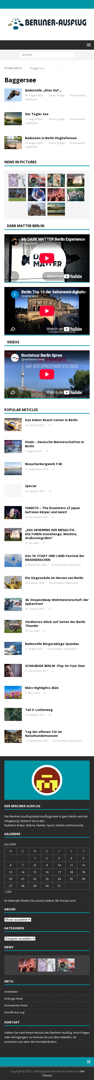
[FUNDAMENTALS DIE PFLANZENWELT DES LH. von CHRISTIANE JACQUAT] (17, 180)
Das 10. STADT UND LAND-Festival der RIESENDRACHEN (54, 558)
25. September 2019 (36, 469)
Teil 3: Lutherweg (39, 710)
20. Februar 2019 (34, 608)
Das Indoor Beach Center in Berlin (51, 420)
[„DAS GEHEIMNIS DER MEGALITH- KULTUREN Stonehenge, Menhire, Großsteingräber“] (75, 180)
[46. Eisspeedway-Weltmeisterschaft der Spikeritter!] (13, 604)
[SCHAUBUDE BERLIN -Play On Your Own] (13, 670)
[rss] (47, 4)
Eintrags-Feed (13, 999)
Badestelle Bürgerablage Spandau (52, 644)
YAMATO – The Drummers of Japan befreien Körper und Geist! (52, 510)
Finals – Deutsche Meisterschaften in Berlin (54, 444)
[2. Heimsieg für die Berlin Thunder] (36, 194)
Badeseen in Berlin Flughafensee (51, 138)
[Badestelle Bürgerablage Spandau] (13, 648)
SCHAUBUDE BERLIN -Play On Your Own (55, 666)
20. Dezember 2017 (36, 517)
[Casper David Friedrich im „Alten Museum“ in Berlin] (36, 209)
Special (30, 486)
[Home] (13, 118)
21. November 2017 (36, 670)
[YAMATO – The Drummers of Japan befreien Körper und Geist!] (13, 512)
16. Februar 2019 (34, 425)
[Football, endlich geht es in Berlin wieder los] (56, 194)
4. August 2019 (33, 451)
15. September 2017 (36, 740)
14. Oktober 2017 (35, 491)
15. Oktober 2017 (35, 714)
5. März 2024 (32, 692)
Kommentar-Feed (15, 1005)
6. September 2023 (36, 564)
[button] (88, 44)
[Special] (13, 94)
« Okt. (8, 892)
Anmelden (11, 992)
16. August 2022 (34, 143)
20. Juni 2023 (32, 630)
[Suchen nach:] (47, 54)
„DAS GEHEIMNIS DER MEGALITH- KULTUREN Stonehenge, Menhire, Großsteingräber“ (51, 534)
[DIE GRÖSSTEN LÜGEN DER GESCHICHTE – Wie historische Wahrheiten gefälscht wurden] (56, 180)
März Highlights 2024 (41, 688)
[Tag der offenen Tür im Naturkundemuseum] (13, 736)
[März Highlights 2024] (13, 692)
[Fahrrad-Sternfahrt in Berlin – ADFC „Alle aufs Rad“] (75, 194)
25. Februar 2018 (34, 582)
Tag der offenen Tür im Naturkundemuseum (43, 734)
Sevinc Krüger (57, 95)
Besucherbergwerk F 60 (43, 464)
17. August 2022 (34, 119)
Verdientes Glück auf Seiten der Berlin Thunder (55, 624)
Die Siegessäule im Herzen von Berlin (54, 578)
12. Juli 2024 (31, 543)
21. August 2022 (34, 648)
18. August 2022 (34, 95)
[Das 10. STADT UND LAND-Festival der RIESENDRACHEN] (13, 560)
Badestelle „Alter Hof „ (43, 90)
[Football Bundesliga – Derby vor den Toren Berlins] (17, 194)
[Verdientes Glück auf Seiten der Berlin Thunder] (13, 626)
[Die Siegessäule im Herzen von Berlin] (13, 582)
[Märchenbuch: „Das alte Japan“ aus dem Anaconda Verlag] (36, 180)
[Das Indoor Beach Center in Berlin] (13, 424)
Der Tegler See (37, 114)
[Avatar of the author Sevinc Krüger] (47, 791)
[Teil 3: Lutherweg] (13, 714)
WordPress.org (14, 1012)
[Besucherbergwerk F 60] (13, 468)
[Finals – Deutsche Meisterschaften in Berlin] (13, 446)
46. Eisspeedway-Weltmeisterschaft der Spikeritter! (57, 602)
